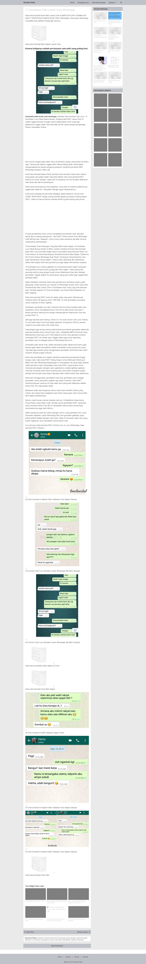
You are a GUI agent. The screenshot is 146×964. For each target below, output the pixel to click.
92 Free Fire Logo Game (114, 81)
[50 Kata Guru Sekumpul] (100, 45)
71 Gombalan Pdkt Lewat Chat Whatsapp (50, 9)
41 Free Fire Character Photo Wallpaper (113, 37)
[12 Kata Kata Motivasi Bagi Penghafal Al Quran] (115, 100)
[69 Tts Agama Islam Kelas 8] (115, 145)
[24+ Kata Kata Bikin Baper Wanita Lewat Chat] (78, 894)
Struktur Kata (29, 2)
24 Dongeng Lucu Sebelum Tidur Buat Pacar (114, 22)
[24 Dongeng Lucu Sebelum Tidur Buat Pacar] (115, 15)
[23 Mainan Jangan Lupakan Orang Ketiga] (100, 160)
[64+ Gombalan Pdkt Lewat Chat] (35, 912)
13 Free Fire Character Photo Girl (100, 36)
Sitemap (85, 957)
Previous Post (82, 932)
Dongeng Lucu (83, 2)
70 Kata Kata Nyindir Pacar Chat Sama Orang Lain (56, 919)
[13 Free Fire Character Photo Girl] (100, 30)
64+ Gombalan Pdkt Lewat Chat (34, 919)
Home (72, 2)
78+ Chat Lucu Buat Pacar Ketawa (77, 919)
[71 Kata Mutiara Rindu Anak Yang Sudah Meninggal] (100, 115)
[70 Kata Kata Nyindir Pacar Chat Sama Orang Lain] (57, 912)
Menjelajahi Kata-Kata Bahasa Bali (113, 66)
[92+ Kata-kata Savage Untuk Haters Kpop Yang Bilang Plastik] (100, 60)
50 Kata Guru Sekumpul (98, 51)
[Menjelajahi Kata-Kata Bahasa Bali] (115, 60)
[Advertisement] (57, 144)
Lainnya (112, 2)
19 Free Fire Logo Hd (114, 51)
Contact (68, 957)
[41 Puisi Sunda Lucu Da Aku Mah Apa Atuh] (115, 160)
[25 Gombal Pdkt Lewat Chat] (35, 894)
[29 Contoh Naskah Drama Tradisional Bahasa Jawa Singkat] (100, 100)
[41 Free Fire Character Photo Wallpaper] (115, 30)
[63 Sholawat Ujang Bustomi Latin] (100, 130)
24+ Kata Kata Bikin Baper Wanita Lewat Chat (76, 901)
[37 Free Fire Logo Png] (100, 15)
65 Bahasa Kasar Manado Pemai (99, 81)
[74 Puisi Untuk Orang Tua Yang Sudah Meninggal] (115, 115)
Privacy (76, 957)
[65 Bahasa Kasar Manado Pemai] (100, 75)
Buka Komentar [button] (57, 946)
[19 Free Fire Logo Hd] (115, 45)
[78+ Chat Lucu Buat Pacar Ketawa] (78, 912)
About (60, 957)
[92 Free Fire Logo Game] (115, 75)
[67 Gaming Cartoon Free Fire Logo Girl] (100, 145)
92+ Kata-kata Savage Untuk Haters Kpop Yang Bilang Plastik (100, 68)
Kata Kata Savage (98, 2)
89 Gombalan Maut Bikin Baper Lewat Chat (57, 901)
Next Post (30, 932)
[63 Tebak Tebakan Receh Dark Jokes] (115, 130)
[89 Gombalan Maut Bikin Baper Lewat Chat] (57, 894)
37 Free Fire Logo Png (99, 21)
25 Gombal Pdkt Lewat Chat (34, 901)
